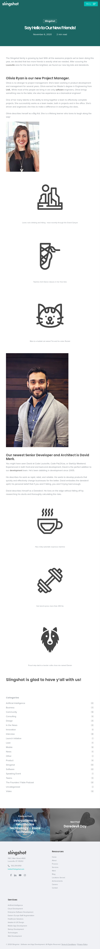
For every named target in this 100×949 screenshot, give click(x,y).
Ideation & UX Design (16, 922)
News (8, 751)
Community (11, 712)
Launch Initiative (13, 738)
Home (54, 857)
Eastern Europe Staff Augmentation (21, 915)
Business (10, 707)
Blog (53, 874)
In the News (11, 725)
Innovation (11, 729)
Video (9, 791)
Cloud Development (15, 909)
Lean (8, 742)
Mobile (9, 747)
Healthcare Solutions (15, 919)
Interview (10, 734)
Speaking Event (13, 773)
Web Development (15, 936)
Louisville (10, 65)
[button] (91, 4)
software (60, 89)
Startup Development (16, 929)
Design (9, 720)
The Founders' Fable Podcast (20, 782)
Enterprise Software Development (20, 912)
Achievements (57, 881)
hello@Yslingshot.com (16, 869)
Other (8, 756)
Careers (55, 884)
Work (54, 871)
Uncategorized (13, 787)
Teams (9, 778)
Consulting (11, 716)
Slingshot (50, 21)
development (16, 470)
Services (55, 867)
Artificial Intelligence (15, 703)
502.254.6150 (15, 866)
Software (10, 769)
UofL (8, 89)
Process (55, 864)
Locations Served (58, 878)
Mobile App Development (17, 926)
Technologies (13, 933)
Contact (55, 888)
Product (9, 760)
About (54, 860)
